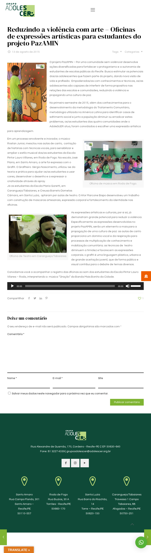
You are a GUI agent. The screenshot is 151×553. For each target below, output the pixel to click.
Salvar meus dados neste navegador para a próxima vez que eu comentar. (60, 393)
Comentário (15, 334)
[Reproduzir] (12, 286)
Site (100, 378)
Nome (12, 378)
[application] (75, 286)
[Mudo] (128, 286)
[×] (141, 542)
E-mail (58, 378)
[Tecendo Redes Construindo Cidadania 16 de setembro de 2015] (147, 537)
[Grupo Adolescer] (20, 10)
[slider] (136, 285)
